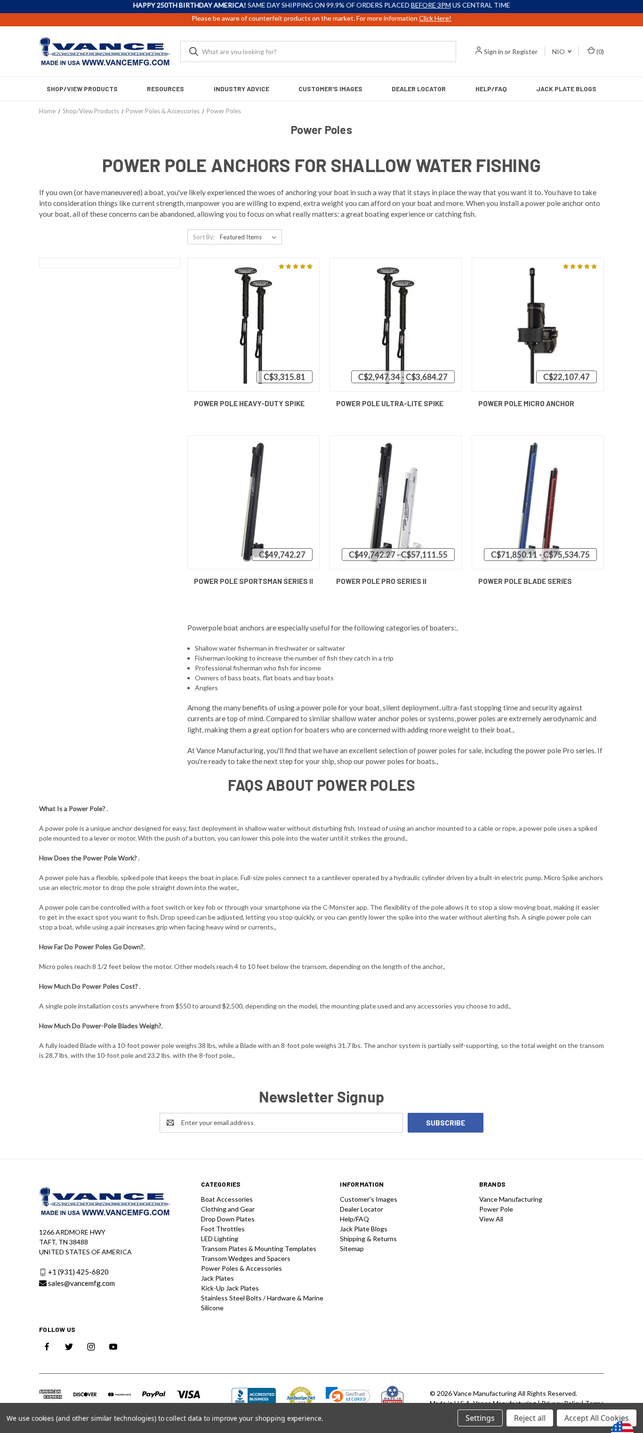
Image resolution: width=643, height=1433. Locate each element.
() (599, 51)
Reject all (530, 1418)
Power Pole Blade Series (525, 581)
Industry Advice (241, 89)
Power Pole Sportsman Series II (253, 581)
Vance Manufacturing (510, 1199)
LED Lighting (219, 1239)
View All (491, 1219)
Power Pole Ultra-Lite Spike (389, 403)
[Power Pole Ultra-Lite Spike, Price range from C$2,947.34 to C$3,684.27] (396, 325)
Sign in (493, 51)
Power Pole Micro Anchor (526, 403)
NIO (559, 51)
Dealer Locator (419, 89)
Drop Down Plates (228, 1219)
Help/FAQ (491, 89)
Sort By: (204, 237)
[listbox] (249, 237)
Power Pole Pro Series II (381, 581)
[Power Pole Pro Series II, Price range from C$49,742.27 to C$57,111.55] (396, 502)
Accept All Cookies (596, 1418)
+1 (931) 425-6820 (78, 1272)
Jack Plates (217, 1278)
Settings (480, 1418)
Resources (165, 89)
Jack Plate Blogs (566, 89)
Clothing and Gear (228, 1209)
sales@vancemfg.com (81, 1283)
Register (525, 51)
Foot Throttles (223, 1229)
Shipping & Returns (368, 1239)
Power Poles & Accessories (241, 1268)
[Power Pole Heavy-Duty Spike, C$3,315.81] (253, 325)
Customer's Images (330, 89)
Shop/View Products (82, 89)
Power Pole (496, 1209)
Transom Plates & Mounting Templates (258, 1248)
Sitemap (352, 1248)
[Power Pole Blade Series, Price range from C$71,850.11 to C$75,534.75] (538, 502)
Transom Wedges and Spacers (245, 1258)
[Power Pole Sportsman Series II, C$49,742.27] (253, 502)
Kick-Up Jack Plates (230, 1288)
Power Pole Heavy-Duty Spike (249, 403)
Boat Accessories (227, 1199)
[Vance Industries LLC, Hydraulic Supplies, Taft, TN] (254, 1398)
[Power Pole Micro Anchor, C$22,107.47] (538, 325)
